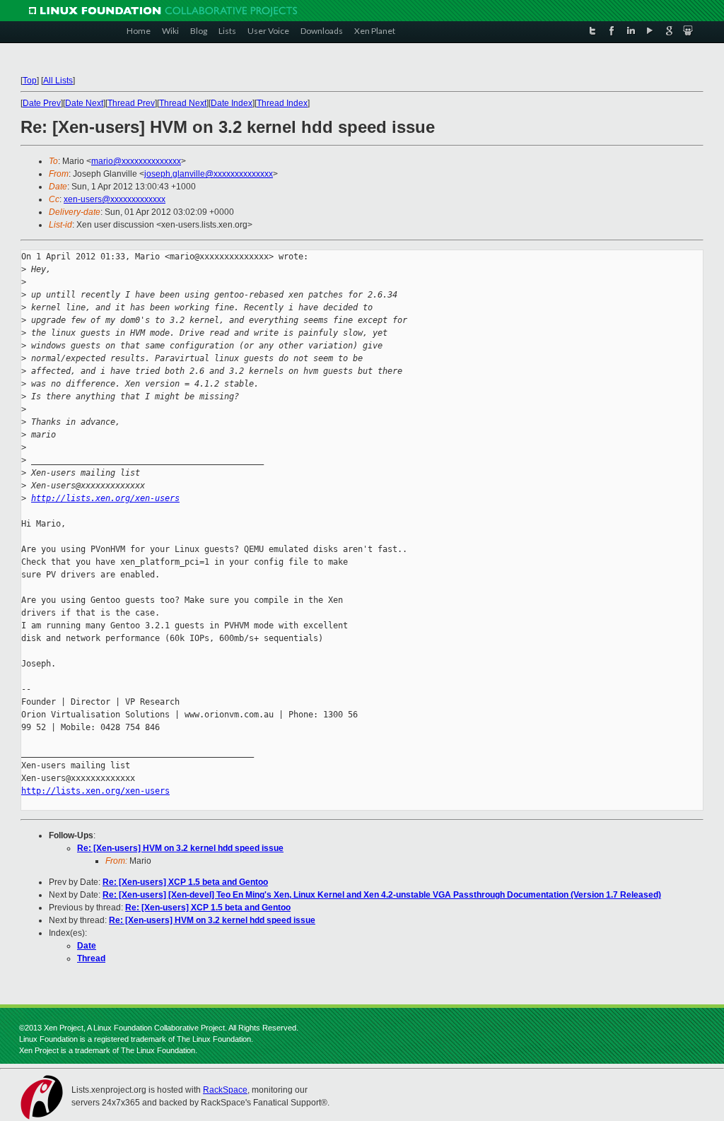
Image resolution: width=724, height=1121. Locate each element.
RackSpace (225, 1090)
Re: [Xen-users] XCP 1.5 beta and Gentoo (185, 882)
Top (30, 81)
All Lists (58, 81)
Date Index (231, 103)
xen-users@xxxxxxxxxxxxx (114, 199)
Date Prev (42, 103)
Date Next (84, 103)
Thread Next (182, 103)
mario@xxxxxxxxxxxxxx (136, 161)
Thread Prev (131, 103)
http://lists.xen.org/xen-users (105, 498)
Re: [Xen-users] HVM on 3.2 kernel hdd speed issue (180, 848)
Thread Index (282, 103)
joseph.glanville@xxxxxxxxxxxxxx (208, 174)
